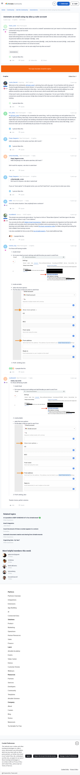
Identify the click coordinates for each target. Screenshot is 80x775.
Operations (11, 631)
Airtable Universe (14, 698)
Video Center (12, 659)
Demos (10, 663)
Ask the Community (22, 10)
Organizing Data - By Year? (11, 540)
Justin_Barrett (13, 82)
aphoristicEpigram (13, 554)
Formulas (6, 531)
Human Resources (14, 635)
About (10, 706)
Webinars (11, 671)
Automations (34, 10)
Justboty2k (12, 378)
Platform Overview (14, 596)
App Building (12, 608)
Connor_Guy (12, 246)
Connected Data (13, 616)
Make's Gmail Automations (33, 222)
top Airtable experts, (39, 231)
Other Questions (8, 520)
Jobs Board (6, 526)
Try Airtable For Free (15, 726)
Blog (9, 714)
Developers (11, 686)
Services (11, 683)
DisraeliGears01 (13, 577)
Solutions (11, 619)
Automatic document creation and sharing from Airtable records (22, 534)
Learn (10, 647)
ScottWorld (12, 214)
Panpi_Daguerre (14, 138)
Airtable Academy (14, 651)
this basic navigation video (47, 226)
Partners (11, 679)
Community (10, 10)
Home (3, 10)
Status (10, 718)
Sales (10, 639)
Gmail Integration (8, 523)
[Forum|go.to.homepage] (13, 4)
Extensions (11, 604)
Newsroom (11, 722)
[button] (2, 4)
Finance (10, 643)
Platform (11, 592)
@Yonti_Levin (30, 85)
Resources (11, 675)
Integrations (12, 600)
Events (10, 655)
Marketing (11, 627)
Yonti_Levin (12, 26)
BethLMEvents (12, 566)
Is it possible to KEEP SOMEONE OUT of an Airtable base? (21, 518)
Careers (10, 710)
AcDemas (11, 560)
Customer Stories (14, 667)
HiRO (10, 201)
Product (10, 623)
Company (11, 702)
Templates (11, 694)
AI (8, 612)
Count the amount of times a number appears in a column (20, 529)
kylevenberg (11, 571)
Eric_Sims (12, 113)
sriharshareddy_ (14, 156)
